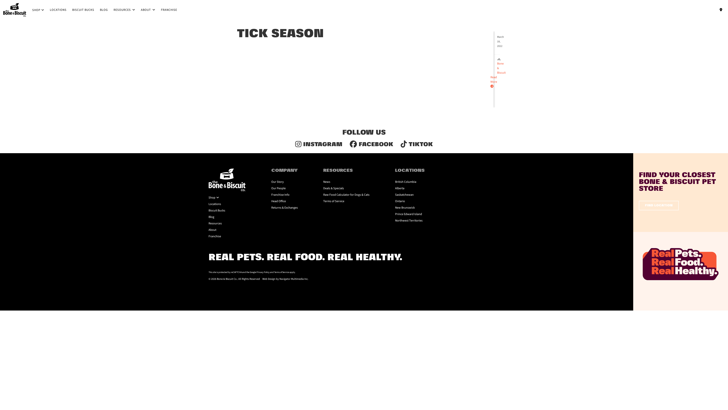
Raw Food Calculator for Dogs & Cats (346, 195)
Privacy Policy (263, 272)
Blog (104, 10)
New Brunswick (405, 208)
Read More (493, 79)
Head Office (278, 201)
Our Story (277, 182)
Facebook (375, 144)
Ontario (400, 201)
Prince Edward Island (408, 214)
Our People (278, 188)
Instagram (321, 144)
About (146, 10)
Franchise (169, 10)
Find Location (659, 205)
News (326, 182)
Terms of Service (333, 201)
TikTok (420, 144)
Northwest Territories (409, 220)
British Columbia (405, 182)
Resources (123, 10)
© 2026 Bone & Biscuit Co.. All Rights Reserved (234, 279)
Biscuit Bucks (83, 10)
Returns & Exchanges (284, 208)
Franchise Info (280, 195)
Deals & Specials (333, 188)
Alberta (399, 188)
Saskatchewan (404, 195)
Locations (58, 10)
